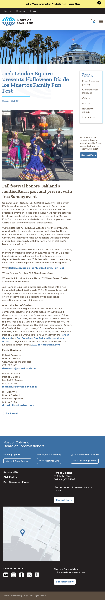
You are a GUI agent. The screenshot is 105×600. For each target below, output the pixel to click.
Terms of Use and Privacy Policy (15, 596)
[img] (93, 21)
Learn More (74, 4)
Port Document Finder (16, 482)
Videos (86, 98)
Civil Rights (10, 477)
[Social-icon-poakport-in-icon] (29, 574)
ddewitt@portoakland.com (18, 405)
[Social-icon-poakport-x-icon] (37, 574)
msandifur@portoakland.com (19, 386)
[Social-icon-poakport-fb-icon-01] (21, 574)
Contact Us (88, 117)
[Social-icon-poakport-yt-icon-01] (5, 574)
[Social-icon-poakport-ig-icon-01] (13, 574)
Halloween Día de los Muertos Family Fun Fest (36, 268)
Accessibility (10, 472)
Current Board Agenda (17, 461)
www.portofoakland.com (45, 344)
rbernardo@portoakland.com (19, 368)
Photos (86, 103)
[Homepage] (17, 25)
